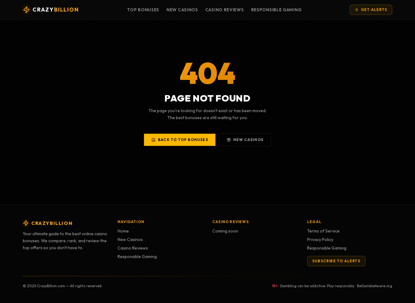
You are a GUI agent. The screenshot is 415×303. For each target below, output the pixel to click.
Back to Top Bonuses (183, 139)
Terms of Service (323, 231)
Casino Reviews (224, 9)
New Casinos (182, 9)
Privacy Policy (320, 239)
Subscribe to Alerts (336, 261)
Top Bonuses (143, 9)
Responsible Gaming (276, 9)
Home (123, 231)
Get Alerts (374, 9)
